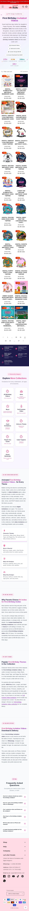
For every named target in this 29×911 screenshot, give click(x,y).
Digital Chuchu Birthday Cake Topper (21, 272)
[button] (3, 7)
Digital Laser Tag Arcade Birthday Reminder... (21, 91)
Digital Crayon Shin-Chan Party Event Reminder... (7, 323)
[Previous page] (3, 337)
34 (10, 340)
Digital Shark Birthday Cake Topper (21, 167)
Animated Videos (15, 45)
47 (18, 340)
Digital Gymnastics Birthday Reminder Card (8, 91)
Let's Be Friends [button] (9, 855)
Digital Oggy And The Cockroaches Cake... (21, 220)
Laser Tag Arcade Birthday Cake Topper (21, 193)
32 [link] (25, 337)
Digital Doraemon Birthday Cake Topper (8, 246)
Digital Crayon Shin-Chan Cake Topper (8, 219)
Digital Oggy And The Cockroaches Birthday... (21, 323)
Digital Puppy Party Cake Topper (7, 272)
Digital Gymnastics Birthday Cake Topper (8, 193)
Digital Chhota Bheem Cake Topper (21, 245)
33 (5, 340)
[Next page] (23, 341)
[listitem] (7, 394)
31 (20, 337)
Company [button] (6, 851)
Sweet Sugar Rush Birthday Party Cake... (8, 297)
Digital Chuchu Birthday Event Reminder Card (21, 297)
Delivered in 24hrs (15, 48)
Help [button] (5, 846)
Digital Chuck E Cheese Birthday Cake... (21, 142)
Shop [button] (5, 842)
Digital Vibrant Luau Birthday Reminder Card (8, 117)
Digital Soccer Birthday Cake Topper (8, 167)
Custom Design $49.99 (15, 51)
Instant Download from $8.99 (15, 55)
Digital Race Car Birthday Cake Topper (21, 117)
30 (16, 337)
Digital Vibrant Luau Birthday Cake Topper (8, 142)
